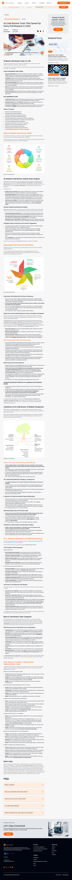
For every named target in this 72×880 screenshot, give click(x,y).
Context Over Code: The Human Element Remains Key (19, 462)
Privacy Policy (58, 874)
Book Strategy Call (64, 2)
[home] (8, 3)
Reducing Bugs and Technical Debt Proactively (17, 340)
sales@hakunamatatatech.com (9, 861)
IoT (23, 7)
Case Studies (41, 2)
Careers (53, 848)
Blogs (53, 852)
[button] (20, 3)
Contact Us (54, 854)
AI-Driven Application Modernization (40, 848)
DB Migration (35, 857)
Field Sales (29, 7)
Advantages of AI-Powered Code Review (19, 245)
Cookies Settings (65, 874)
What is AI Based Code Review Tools (17, 133)
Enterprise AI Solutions (37, 850)
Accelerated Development (13, 7)
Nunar (34, 863)
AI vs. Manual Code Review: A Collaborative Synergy (23, 538)
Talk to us (58, 29)
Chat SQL (35, 859)
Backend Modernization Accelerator (40, 861)
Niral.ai (34, 865)
